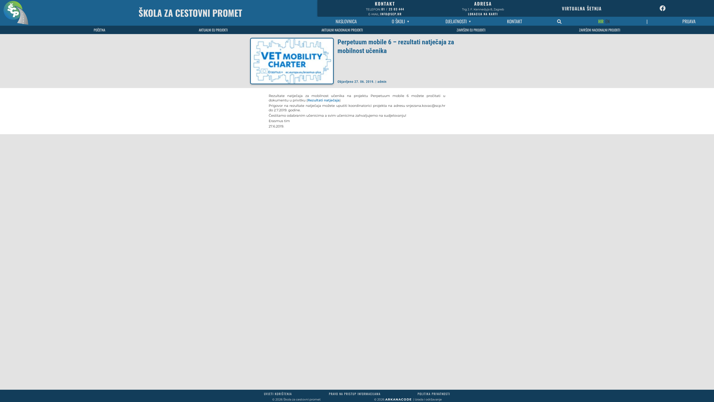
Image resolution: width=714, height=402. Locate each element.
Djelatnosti (456, 21)
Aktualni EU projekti (213, 29)
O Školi (398, 21)
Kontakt (514, 21)
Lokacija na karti (483, 14)
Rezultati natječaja (324, 100)
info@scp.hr (391, 14)
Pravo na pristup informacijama (355, 394)
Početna (99, 29)
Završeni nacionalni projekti (599, 29)
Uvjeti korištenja (278, 394)
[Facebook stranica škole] (662, 8)
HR (601, 21)
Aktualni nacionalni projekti (342, 29)
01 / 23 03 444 (392, 9)
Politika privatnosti (434, 394)
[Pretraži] (559, 21)
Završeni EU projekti (471, 29)
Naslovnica (346, 21)
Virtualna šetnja (582, 8)
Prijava (689, 21)
